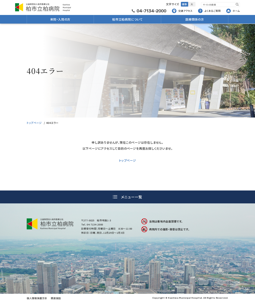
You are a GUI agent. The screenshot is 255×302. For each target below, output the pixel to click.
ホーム (236, 11)
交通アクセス (185, 11)
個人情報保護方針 (37, 298)
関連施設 (56, 298)
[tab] (127, 196)
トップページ (34, 123)
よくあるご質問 (212, 11)
